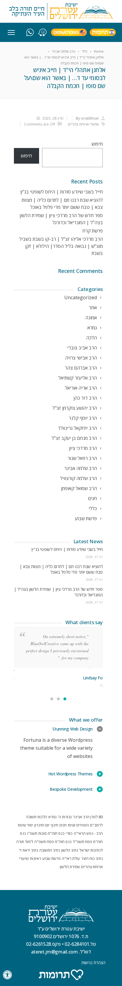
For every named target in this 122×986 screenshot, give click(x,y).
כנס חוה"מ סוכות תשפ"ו (46, 833)
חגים (63, 825)
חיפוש (97, 144)
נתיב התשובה (49, 850)
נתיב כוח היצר (92, 858)
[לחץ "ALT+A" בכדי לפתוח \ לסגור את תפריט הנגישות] (7, 974)
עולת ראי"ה (71, 858)
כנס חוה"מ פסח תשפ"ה (53, 841)
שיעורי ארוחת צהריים (83, 124)
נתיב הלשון (69, 850)
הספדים (82, 825)
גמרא (52, 816)
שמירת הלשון (70, 866)
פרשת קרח (92, 230)
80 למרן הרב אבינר (88, 816)
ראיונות (35, 858)
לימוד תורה (24, 841)
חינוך (54, 825)
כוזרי (69, 833)
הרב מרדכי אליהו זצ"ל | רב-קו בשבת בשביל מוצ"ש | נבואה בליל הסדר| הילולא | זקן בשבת (61, 246)
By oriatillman (87, 118)
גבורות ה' (65, 816)
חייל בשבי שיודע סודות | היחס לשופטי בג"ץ (61, 191)
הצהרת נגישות (93, 962)
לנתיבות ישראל (91, 850)
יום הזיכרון (41, 825)
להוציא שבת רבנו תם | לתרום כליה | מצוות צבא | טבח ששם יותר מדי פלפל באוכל (61, 569)
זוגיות (71, 825)
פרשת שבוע (51, 858)
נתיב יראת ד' (28, 850)
